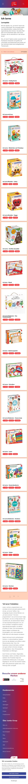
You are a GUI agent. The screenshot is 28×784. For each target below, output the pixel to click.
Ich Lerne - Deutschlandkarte (11, 485)
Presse (4, 711)
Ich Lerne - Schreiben (8, 384)
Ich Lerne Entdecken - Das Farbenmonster (10, 316)
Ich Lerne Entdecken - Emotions (11, 518)
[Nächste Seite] (18, 596)
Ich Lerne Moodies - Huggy (10, 215)
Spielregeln (5, 704)
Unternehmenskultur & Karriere (10, 728)
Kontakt (4, 701)
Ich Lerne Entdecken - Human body (12, 418)
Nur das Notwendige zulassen (14, 777)
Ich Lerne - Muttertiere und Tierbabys (13, 148)
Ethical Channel (6, 751)
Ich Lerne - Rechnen (8, 586)
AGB (4, 745)
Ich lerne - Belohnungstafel (10, 350)
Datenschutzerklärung (8, 748)
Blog (4, 735)
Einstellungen (14, 780)
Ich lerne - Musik (7, 282)
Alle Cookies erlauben (14, 773)
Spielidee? (5, 708)
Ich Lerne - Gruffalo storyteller (11, 248)
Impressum (5, 741)
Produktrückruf (6, 714)
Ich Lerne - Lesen (7, 451)
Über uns (5, 725)
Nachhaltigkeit (6, 731)
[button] (3, 4)
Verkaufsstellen (6, 694)
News (4, 738)
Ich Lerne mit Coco (8, 114)
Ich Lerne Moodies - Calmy (10, 181)
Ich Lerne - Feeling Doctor (10, 80)
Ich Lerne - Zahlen (8, 552)
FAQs (4, 698)
